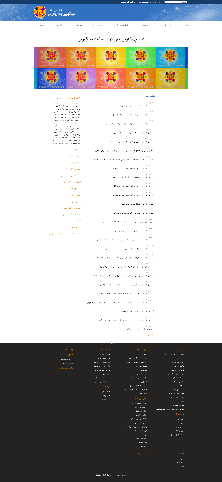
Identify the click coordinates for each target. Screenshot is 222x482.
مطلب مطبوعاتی (142, 442)
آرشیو (182, 466)
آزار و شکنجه (145, 25)
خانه (136, 33)
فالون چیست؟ (180, 431)
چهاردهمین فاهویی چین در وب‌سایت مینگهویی (66, 120)
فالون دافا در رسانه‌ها (141, 431)
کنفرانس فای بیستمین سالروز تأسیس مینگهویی (64, 234)
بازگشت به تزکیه (74, 163)
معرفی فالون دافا (179, 419)
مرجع (41, 25)
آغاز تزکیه (77, 150)
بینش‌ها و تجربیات (74, 227)
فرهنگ (79, 25)
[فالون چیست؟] (40, 7)
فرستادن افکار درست (73, 156)
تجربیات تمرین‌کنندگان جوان (70, 176)
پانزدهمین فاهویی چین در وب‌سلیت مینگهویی (67, 123)
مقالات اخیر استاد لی (67, 363)
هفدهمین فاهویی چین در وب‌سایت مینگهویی (67, 129)
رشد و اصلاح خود (74, 202)
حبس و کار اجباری (141, 374)
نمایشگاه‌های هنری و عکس (139, 419)
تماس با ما (181, 459)
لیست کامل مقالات (149, 335)
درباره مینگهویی (179, 462)
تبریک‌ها (144, 435)
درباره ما (180, 454)
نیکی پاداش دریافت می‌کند (102, 366)
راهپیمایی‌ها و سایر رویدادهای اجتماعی (136, 427)
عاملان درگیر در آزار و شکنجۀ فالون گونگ (135, 390)
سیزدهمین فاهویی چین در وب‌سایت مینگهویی (66, 117)
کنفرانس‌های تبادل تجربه (71, 208)
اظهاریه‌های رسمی (104, 374)
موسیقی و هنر (106, 396)
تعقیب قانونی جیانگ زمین (102, 382)
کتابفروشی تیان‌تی (143, 2)
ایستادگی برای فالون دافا (72, 182)
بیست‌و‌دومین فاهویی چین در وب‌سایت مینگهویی (66, 143)
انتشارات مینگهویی (126, 2)
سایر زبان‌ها (156, 2)
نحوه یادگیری (180, 427)
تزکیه (186, 25)
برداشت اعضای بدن (141, 366)
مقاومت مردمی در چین (103, 358)
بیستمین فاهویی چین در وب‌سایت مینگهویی (67, 137)
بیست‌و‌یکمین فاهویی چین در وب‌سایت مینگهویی (66, 140)
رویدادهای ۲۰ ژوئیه (141, 415)
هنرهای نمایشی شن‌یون (140, 423)
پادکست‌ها (59, 25)
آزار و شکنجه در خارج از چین (138, 386)
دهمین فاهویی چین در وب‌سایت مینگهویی (96, 33)
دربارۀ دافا (167, 25)
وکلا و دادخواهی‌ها (104, 355)
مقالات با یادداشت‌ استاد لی (71, 214)
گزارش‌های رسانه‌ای (141, 438)
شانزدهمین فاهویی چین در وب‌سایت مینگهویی (66, 126)
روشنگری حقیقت (74, 189)
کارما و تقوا (100, 25)
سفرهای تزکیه (75, 195)
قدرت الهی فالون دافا (73, 169)
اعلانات (78, 221)
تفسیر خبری (143, 446)
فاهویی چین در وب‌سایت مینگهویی (119, 33)
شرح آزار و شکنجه (141, 382)
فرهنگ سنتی (106, 392)
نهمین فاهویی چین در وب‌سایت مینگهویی (68, 109)
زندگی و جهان (105, 399)
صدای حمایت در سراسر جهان (101, 362)
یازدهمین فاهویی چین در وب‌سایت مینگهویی (67, 112)
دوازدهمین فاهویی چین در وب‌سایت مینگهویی (66, 114)
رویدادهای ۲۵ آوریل (141, 411)
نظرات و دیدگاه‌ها (66, 368)
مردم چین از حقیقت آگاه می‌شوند (100, 378)
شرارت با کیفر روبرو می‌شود (102, 370)
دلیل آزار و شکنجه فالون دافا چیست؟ (136, 362)
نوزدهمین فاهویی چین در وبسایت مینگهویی (67, 135)
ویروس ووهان (143, 394)
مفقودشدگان (143, 370)
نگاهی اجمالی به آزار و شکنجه (138, 358)
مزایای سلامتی (180, 423)
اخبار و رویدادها (122, 25)
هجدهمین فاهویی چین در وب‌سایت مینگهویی (67, 132)
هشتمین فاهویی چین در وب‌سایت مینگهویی (67, 103)
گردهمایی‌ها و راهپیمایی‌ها (139, 403)
